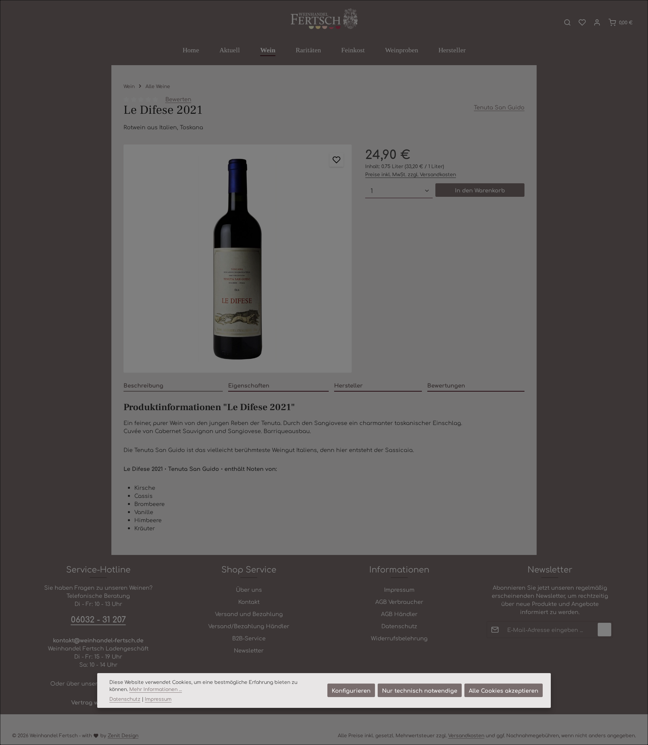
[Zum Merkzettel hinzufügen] (336, 160)
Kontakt (249, 601)
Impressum (399, 589)
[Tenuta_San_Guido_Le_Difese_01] (238, 258)
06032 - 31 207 (98, 619)
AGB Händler (399, 613)
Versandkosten (466, 735)
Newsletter (249, 650)
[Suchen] (567, 22)
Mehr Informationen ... (155, 689)
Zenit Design (123, 735)
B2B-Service (249, 638)
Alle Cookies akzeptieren (503, 690)
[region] (237, 258)
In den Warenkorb (480, 190)
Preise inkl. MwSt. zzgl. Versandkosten (410, 174)
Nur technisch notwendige (419, 690)
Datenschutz (399, 626)
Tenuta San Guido (499, 107)
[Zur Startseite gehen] (324, 19)
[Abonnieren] (604, 629)
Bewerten (178, 99)
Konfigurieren (351, 690)
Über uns (249, 589)
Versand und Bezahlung (249, 613)
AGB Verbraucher (399, 601)
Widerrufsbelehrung (399, 638)
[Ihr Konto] (597, 22)
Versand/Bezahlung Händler (248, 626)
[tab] (173, 385)
